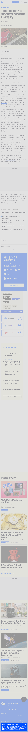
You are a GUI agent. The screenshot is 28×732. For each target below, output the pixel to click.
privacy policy (6, 728)
